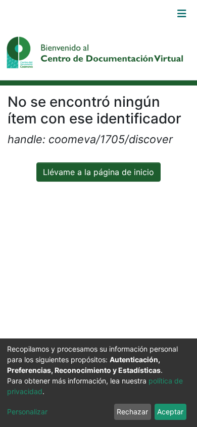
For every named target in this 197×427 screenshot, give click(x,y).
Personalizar (27, 411)
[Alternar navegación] (181, 13)
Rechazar (132, 411)
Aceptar (170, 411)
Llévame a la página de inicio (98, 172)
